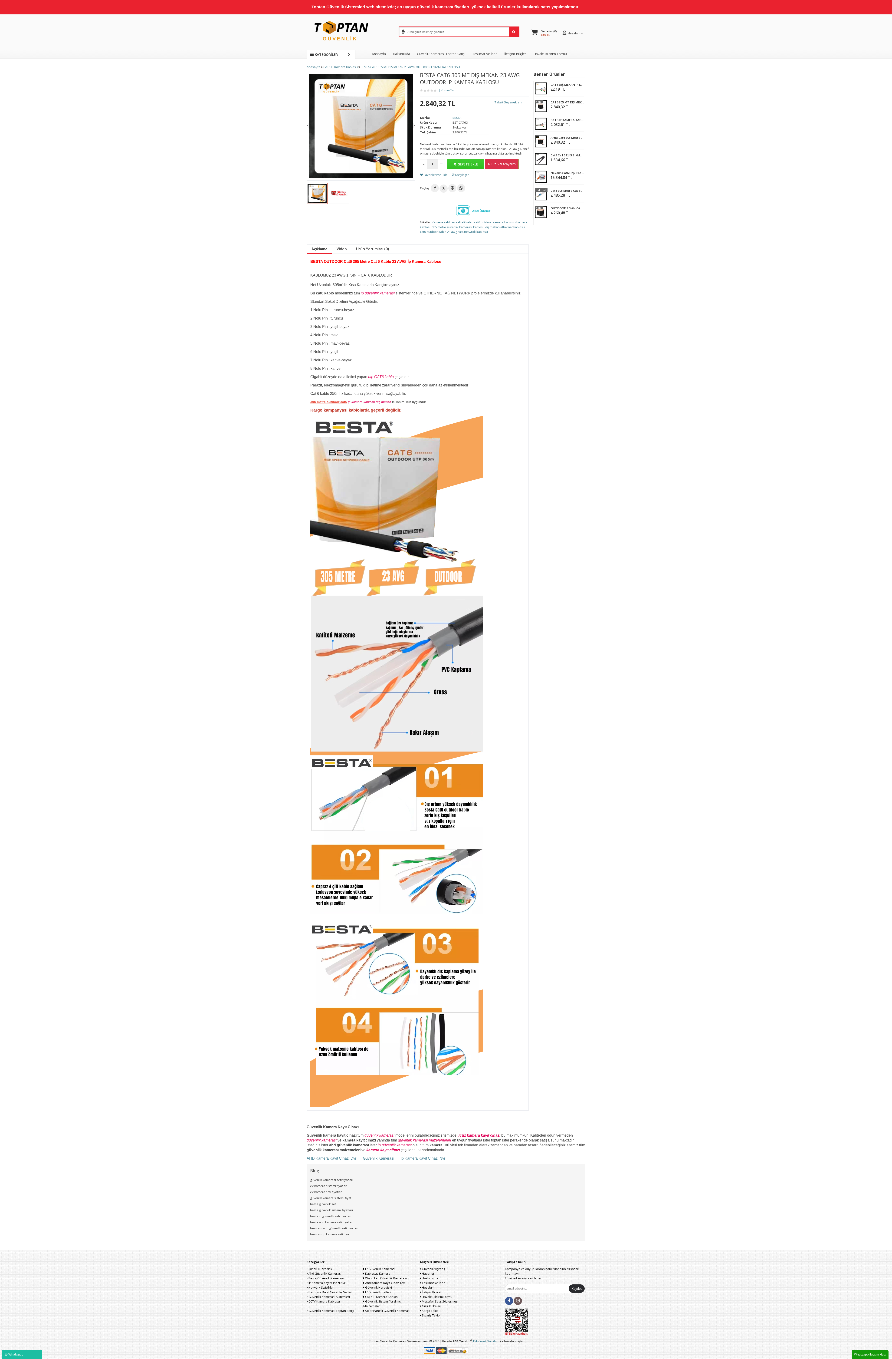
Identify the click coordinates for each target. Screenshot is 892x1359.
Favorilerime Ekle (435, 175)
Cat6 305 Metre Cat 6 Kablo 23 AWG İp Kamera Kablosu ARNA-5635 (567, 190)
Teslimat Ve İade (484, 54)
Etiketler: (425, 222)
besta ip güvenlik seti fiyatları (330, 1216)
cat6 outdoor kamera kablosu (495, 222)
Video (342, 248)
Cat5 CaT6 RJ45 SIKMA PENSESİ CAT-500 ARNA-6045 (567, 155)
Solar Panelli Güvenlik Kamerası (387, 1311)
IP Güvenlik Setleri (377, 1292)
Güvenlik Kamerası (378, 1158)
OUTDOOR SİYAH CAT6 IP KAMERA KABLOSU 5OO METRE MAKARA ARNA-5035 (567, 208)
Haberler (427, 1273)
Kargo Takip (430, 1311)
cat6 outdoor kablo (433, 232)
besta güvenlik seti (323, 1204)
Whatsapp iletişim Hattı (870, 1354)
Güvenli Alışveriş (433, 1269)
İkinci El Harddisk (320, 1269)
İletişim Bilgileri (515, 54)
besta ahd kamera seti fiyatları (331, 1222)
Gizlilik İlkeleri (431, 1306)
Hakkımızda (401, 54)
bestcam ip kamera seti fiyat (330, 1234)
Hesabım (427, 1287)
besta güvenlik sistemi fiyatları (331, 1210)
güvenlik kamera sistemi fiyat (330, 1198)
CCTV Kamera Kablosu (324, 1301)
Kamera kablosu (443, 222)
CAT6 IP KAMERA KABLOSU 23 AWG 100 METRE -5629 (567, 120)
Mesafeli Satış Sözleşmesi (439, 1301)
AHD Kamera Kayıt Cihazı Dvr (332, 1158)
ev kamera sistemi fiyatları (328, 1186)
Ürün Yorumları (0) (372, 248)
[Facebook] (435, 188)
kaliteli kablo (464, 222)
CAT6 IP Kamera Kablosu (382, 1297)
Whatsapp (15, 1354)
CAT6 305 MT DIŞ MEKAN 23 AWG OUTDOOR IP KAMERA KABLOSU (567, 102)
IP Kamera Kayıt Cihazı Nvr (326, 1283)
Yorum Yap (448, 90)
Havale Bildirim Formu (550, 54)
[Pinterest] (452, 188)
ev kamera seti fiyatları (326, 1192)
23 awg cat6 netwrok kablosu (467, 232)
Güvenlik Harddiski (378, 1287)
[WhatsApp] (461, 188)
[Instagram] (518, 1301)
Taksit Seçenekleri (508, 102)
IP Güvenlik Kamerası (379, 1269)
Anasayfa (379, 54)
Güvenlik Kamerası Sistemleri (329, 1297)
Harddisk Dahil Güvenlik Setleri (330, 1292)
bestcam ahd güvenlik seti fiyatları (334, 1228)
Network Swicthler (321, 1287)
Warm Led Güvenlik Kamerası (385, 1278)
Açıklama (319, 248)
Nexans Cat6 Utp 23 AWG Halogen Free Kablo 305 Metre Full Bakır (567, 173)
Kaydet (576, 1288)
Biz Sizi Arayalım (503, 164)
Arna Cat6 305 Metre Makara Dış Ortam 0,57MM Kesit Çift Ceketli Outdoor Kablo (567, 137)
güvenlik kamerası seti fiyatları (331, 1180)
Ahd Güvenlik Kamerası (324, 1273)
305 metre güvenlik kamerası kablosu (458, 227)
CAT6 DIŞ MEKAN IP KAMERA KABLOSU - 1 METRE (567, 84)
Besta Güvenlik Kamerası (326, 1278)
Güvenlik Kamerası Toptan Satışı (331, 1311)
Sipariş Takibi (430, 1315)
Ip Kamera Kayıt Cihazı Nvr (423, 1158)
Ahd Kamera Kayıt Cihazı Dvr (384, 1283)
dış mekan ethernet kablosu (505, 227)
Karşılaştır (461, 175)
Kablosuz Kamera (377, 1273)
